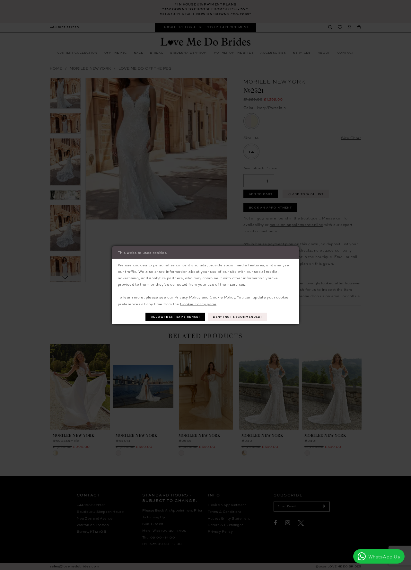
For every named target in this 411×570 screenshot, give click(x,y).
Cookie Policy (222, 296)
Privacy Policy (187, 296)
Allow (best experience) (175, 317)
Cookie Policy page (198, 303)
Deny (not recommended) (237, 317)
